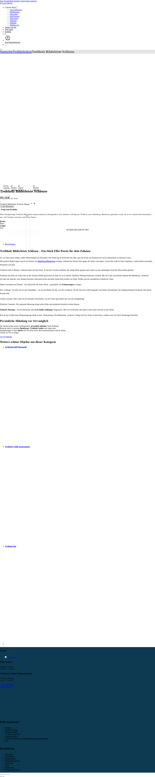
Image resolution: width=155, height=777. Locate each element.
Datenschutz (9, 767)
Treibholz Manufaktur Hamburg (17, 738)
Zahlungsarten (10, 759)
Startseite (6, 52)
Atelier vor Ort (10, 27)
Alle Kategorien (16, 10)
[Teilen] (6, 774)
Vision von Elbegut (12, 770)
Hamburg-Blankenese (47, 261)
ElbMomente (15, 12)
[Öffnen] (1, 49)
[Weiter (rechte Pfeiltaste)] (3, 776)
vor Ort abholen (6, 337)
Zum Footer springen (29, 1)
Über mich (9, 29)
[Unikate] (16, 7)
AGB (7, 765)
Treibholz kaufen (11, 732)
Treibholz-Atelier (11, 730)
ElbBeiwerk (14, 25)
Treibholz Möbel (11, 736)
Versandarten (10, 756)
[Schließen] (6, 45)
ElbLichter (14, 14)
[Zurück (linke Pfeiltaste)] (1, 776)
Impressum (9, 763)
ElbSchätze (14, 19)
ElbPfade (13, 21)
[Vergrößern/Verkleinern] (1, 774)
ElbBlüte (13, 23)
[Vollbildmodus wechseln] (3, 774)
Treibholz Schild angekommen (17, 447)
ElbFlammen (14, 16)
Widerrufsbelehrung (12, 761)
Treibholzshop (22, 52)
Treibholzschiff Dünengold (16, 347)
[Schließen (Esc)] (8, 774)
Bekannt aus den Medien (38, 738)
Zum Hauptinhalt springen (10, 1)
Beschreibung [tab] (10, 244)
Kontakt (8, 32)
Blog (7, 741)
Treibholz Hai (10, 546)
